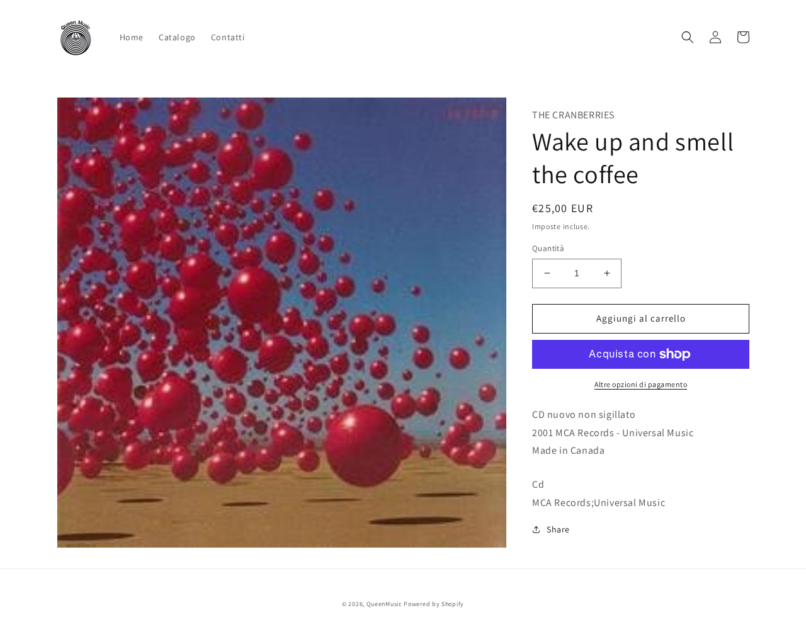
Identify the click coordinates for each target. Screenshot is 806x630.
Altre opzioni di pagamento (640, 384)
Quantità (548, 248)
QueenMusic (384, 604)
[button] (687, 37)
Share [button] (558, 529)
